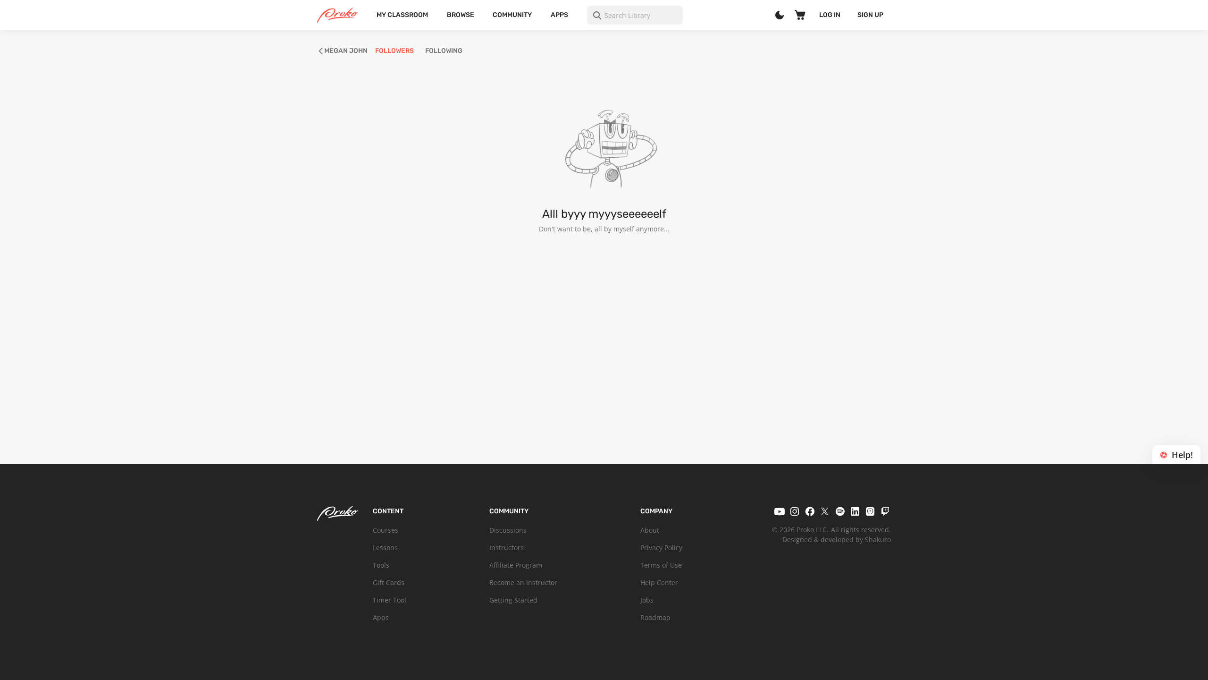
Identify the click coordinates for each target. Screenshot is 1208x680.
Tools (381, 565)
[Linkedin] (855, 511)
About (649, 530)
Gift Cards (388, 582)
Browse (460, 15)
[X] (824, 511)
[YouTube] (779, 511)
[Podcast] (870, 511)
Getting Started (513, 599)
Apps (559, 15)
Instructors (506, 547)
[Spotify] (840, 511)
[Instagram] (794, 511)
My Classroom (402, 15)
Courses (385, 530)
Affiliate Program (515, 565)
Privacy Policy (661, 547)
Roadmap (655, 617)
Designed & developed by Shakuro (836, 539)
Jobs (647, 599)
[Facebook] (809, 511)
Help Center (659, 582)
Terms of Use (661, 565)
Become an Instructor (523, 582)
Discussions (508, 530)
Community (512, 15)
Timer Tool (389, 599)
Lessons (385, 547)
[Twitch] (885, 511)
